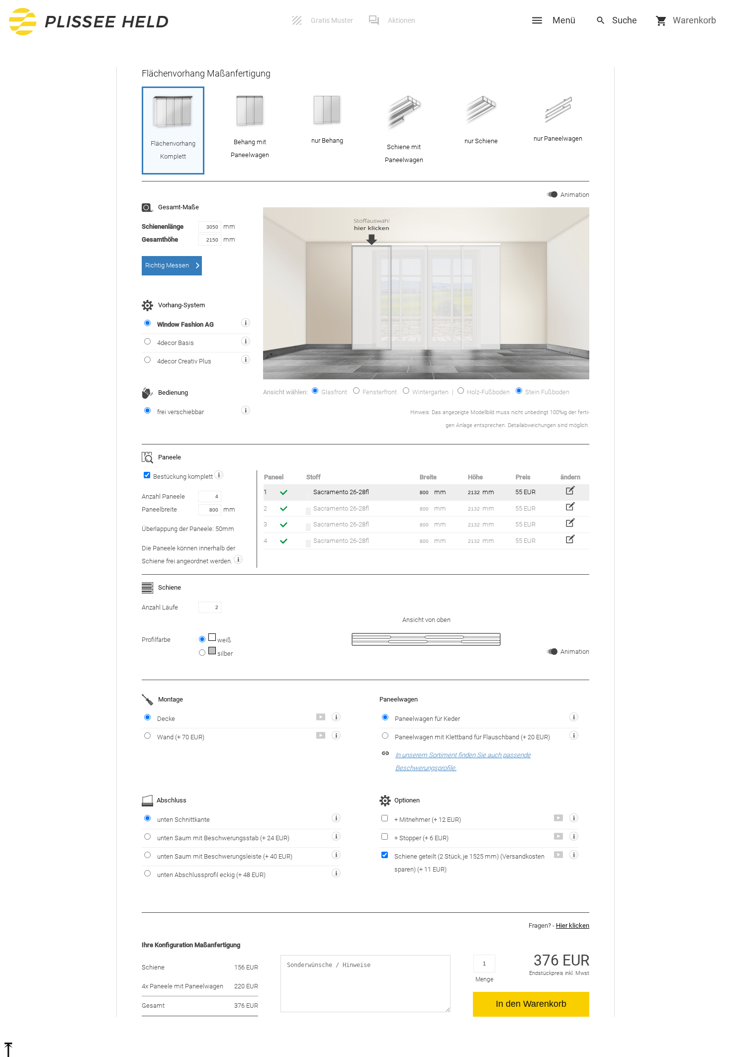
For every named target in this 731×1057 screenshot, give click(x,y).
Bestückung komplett (183, 476)
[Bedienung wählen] (245, 410)
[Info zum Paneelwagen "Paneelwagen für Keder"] (570, 718)
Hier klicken (572, 925)
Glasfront (333, 392)
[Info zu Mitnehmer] (570, 819)
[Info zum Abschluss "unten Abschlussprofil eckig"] (333, 875)
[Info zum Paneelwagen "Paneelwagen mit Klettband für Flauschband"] (570, 737)
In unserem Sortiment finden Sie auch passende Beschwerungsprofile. (463, 761)
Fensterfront (379, 392)
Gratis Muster (332, 20)
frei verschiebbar (180, 412)
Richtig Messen (167, 265)
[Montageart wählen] (336, 716)
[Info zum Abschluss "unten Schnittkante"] (333, 819)
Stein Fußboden (546, 392)
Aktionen (401, 20)
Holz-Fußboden (487, 392)
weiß (223, 640)
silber (224, 653)
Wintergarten (430, 392)
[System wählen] (245, 322)
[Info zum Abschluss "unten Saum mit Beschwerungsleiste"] (333, 856)
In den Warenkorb (531, 1004)
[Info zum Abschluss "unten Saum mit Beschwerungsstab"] (333, 838)
